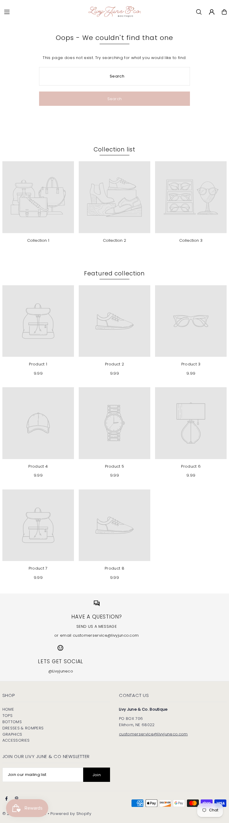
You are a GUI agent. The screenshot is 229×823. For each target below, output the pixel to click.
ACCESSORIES (16, 740)
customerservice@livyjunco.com (106, 635)
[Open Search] (199, 12)
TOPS (7, 715)
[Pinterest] (16, 798)
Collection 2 (114, 240)
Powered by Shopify (70, 813)
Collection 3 (190, 240)
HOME (8, 709)
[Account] (211, 12)
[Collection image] (38, 197)
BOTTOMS (12, 722)
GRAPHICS (12, 734)
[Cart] (224, 12)
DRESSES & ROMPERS (23, 728)
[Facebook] (6, 798)
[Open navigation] (41, 11)
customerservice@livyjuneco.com (153, 734)
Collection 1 (38, 240)
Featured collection (114, 273)
